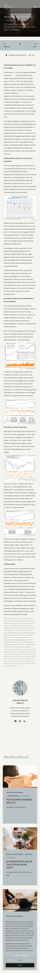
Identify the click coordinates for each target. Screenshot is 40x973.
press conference (23, 93)
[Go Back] (20, 44)
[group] (20, 55)
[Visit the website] (20, 721)
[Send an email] (15, 721)
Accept (20, 960)
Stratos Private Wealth (12, 17)
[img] (29, 55)
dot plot (30, 171)
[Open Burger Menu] (35, 6)
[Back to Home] (8, 7)
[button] (6, 55)
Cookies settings (20, 955)
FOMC (14, 75)
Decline (20, 965)
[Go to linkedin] (24, 721)
